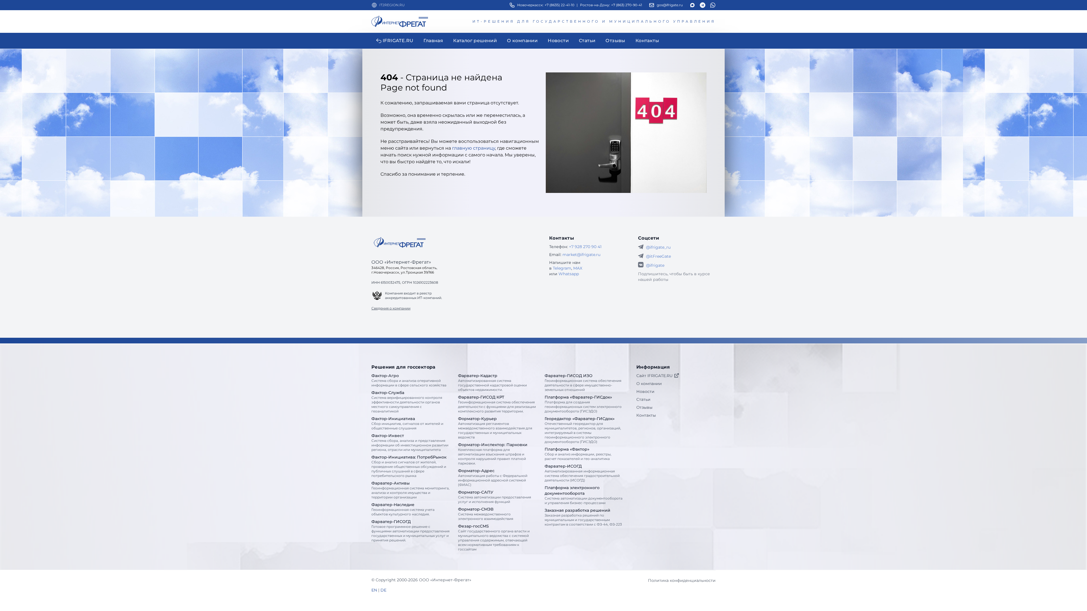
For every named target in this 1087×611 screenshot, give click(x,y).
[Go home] (399, 242)
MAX (577, 268)
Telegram (562, 268)
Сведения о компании (390, 308)
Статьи (643, 399)
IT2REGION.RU (392, 5)
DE (383, 590)
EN (374, 590)
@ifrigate (655, 265)
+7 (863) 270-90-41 (626, 5)
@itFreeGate (658, 256)
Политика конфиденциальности (682, 580)
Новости (645, 391)
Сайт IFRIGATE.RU (654, 375)
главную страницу (473, 148)
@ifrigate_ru (658, 247)
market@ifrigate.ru (581, 254)
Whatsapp (569, 273)
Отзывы (644, 407)
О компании (649, 383)
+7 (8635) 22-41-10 (559, 5)
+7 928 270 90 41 (585, 246)
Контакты (646, 415)
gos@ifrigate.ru (670, 5)
